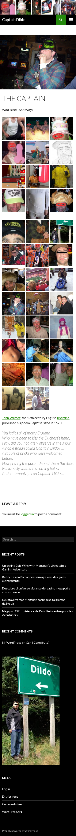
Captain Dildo (14, 19)
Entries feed (10, 796)
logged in (27, 514)
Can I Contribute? (38, 642)
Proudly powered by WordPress (20, 830)
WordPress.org (12, 811)
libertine (63, 418)
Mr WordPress (11, 642)
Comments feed (12, 804)
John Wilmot (11, 418)
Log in (6, 789)
